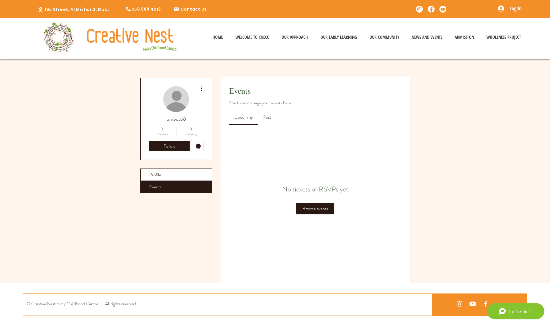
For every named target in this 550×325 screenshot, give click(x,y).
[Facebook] (431, 9)
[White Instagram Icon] (459, 304)
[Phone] (40, 9)
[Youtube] (442, 9)
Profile (155, 174)
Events (155, 186)
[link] (243, 117)
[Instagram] (419, 9)
